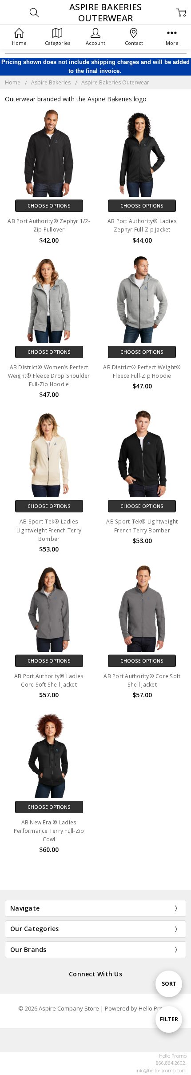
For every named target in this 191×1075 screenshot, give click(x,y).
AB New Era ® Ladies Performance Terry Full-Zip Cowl (49, 831)
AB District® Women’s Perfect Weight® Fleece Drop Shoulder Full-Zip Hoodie (49, 376)
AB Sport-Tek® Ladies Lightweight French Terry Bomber (48, 530)
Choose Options (49, 206)
